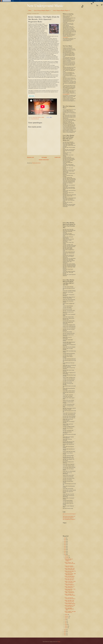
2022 (65, 544)
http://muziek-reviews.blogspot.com (69, 516)
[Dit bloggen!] (48, 117)
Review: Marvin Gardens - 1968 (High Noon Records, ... (70, 574)
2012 (65, 634)
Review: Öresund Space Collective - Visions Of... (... (70, 566)
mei (65, 621)
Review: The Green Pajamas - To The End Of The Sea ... (70, 577)
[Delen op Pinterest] (51, 117)
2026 (65, 538)
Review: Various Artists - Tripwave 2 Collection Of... (70, 584)
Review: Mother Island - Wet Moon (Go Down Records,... (70, 569)
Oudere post (57, 157)
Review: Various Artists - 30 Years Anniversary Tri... (69, 587)
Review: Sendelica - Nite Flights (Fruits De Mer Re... (70, 612)
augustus (66, 617)
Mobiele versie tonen (44, 159)
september (67, 616)
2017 (65, 552)
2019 (65, 549)
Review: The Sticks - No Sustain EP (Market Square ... (70, 595)
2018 (65, 551)
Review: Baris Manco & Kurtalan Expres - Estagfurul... (69, 560)
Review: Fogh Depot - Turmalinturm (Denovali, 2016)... (69, 609)
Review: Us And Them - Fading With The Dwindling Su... (70, 582)
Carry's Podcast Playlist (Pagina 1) (42, 10)
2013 (65, 633)
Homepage (44, 157)
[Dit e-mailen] (47, 117)
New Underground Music (45, 5)
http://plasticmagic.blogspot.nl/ (68, 517)
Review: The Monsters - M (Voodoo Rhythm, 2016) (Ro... (70, 603)
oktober (66, 614)
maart (66, 624)
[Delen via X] (49, 117)
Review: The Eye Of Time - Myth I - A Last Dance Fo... (70, 592)
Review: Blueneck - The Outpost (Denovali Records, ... (70, 563)
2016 (65, 554)
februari (66, 626)
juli (65, 619)
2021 (65, 546)
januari (66, 627)
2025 (65, 539)
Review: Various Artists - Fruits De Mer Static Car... (70, 589)
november (67, 557)
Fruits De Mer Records (35, 118)
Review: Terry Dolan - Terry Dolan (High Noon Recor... (70, 601)
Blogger (59, 641)
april (66, 622)
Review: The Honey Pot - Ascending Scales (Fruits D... (70, 598)
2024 (65, 541)
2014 (65, 631)
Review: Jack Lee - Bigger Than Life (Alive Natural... (70, 571)
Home (29, 10)
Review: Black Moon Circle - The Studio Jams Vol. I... (70, 579)
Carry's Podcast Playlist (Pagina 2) (61, 10)
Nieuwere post (30, 157)
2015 (65, 629)
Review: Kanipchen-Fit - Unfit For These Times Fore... (70, 606)
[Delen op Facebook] (50, 117)
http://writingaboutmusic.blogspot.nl (69, 519)
